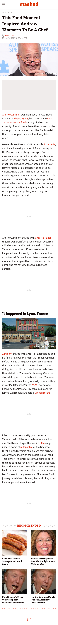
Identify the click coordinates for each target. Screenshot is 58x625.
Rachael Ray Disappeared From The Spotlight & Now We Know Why (43, 561)
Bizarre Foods (20, 118)
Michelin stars (42, 392)
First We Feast (43, 237)
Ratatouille (49, 144)
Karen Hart (10, 35)
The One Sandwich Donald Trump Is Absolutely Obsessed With (43, 600)
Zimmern (7, 353)
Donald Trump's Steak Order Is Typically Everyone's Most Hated (13, 600)
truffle (41, 443)
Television (7, 12)
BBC (34, 385)
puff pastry (26, 447)
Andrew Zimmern (11, 114)
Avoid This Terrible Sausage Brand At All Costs (12, 561)
